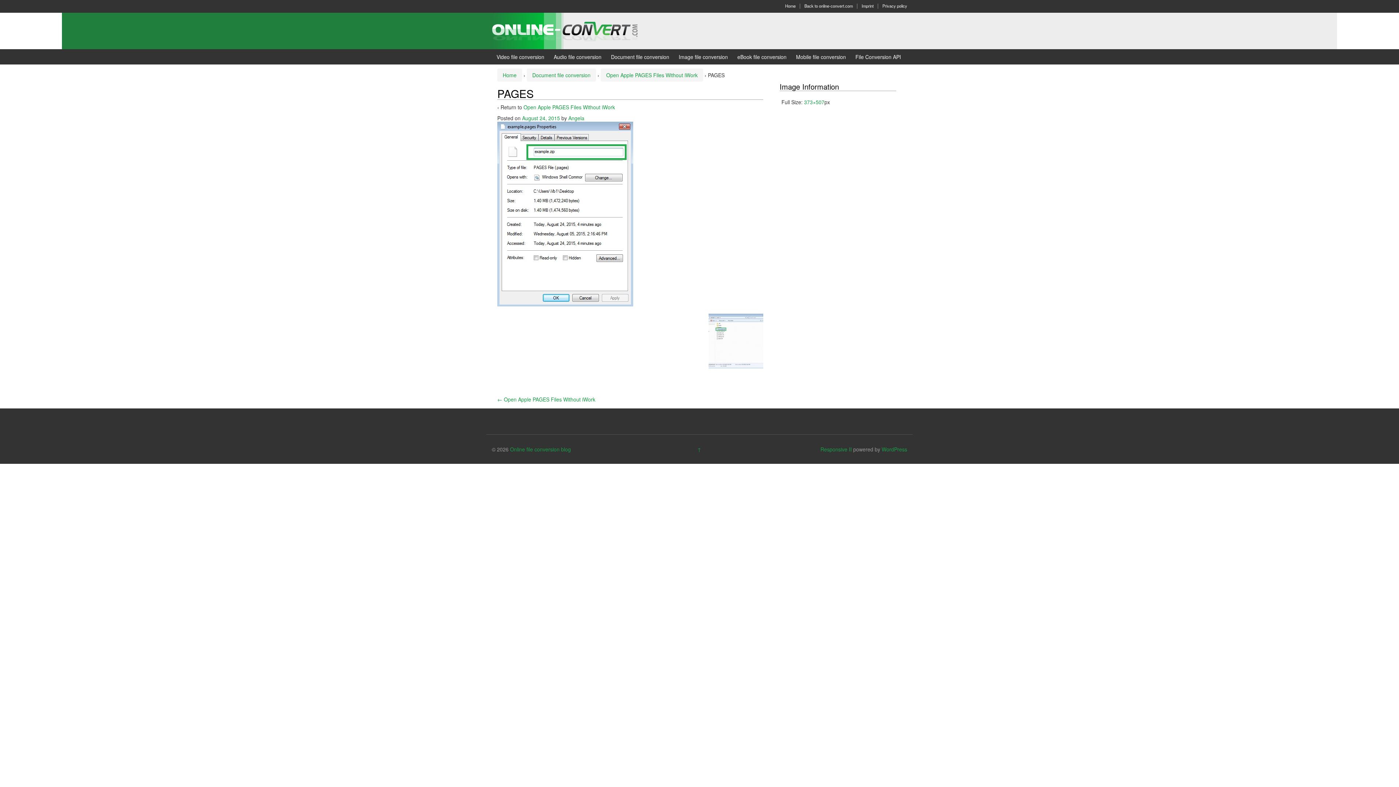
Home (790, 6)
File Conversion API (878, 56)
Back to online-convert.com (828, 6)
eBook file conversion (762, 56)
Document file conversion (640, 56)
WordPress (894, 449)
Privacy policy (894, 6)
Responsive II (836, 449)
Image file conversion (703, 56)
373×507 (814, 102)
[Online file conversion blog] (576, 30)
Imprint (868, 6)
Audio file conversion (577, 56)
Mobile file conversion (821, 56)
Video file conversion (520, 56)
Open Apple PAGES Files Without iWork (652, 75)
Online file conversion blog (540, 449)
